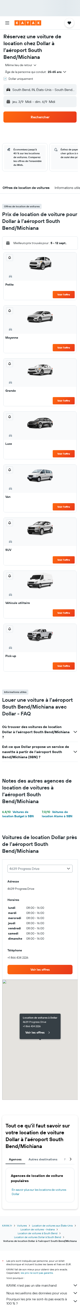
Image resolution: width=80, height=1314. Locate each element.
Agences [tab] (15, 1159)
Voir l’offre (63, 294)
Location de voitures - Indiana (37, 1229)
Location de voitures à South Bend (37, 1233)
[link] (40, 969)
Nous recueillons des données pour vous (36, 1293)
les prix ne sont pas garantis (37, 1272)
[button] (7, 23)
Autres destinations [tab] (43, 1159)
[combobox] (21, 65)
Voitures (22, 1225)
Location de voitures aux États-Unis (52, 1225)
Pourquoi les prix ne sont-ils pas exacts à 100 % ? (36, 1301)
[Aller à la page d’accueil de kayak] (28, 22)
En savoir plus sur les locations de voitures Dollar (39, 1192)
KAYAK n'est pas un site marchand (31, 1285)
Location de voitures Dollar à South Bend (37, 1237)
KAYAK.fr (7, 1225)
